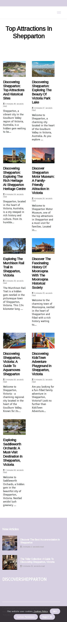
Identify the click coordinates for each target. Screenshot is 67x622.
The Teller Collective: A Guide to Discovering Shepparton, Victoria (37, 560)
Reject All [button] (47, 617)
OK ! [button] (55, 611)
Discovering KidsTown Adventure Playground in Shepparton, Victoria (41, 364)
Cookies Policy (40, 611)
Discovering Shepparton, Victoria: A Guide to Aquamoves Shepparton (11, 364)
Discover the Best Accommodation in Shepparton (40, 541)
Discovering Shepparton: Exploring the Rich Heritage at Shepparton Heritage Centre (14, 178)
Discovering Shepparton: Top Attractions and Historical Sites (13, 90)
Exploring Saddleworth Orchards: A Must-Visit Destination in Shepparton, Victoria (12, 452)
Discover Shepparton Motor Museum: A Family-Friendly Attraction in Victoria (43, 180)
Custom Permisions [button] (26, 617)
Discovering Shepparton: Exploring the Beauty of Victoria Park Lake (41, 92)
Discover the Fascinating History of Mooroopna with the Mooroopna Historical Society (41, 273)
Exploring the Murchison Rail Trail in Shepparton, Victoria (13, 267)
